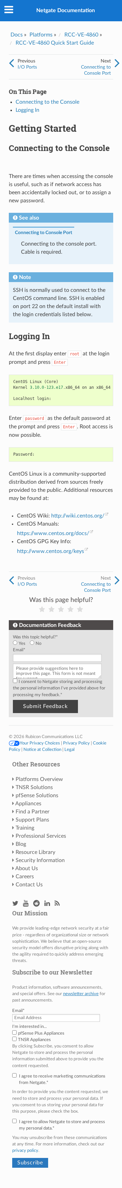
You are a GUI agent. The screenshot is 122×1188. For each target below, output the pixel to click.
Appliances (28, 803)
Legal (69, 750)
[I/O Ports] (11, 63)
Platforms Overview (39, 779)
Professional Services (41, 836)
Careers (25, 876)
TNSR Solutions (34, 787)
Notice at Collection (42, 750)
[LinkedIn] (47, 904)
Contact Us (29, 884)
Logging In (27, 110)
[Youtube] (25, 904)
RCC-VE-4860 (81, 34)
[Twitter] (15, 904)
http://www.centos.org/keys (50, 551)
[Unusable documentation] (42, 609)
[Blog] (57, 904)
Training (25, 828)
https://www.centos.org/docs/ (53, 533)
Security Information (40, 860)
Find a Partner (32, 811)
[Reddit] (36, 904)
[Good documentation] (70, 609)
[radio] (21, 643)
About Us (26, 868)
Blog (21, 844)
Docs (17, 34)
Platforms (41, 34)
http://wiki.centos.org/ (77, 516)
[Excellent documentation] (80, 609)
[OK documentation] (61, 609)
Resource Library (35, 852)
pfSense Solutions (37, 795)
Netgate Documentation (65, 10)
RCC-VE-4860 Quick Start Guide (55, 43)
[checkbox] (59, 643)
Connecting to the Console (47, 102)
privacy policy (25, 1150)
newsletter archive (81, 994)
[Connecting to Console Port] (117, 63)
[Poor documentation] (51, 609)
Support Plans (32, 820)
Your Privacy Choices (40, 743)
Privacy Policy (76, 743)
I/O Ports (27, 67)
